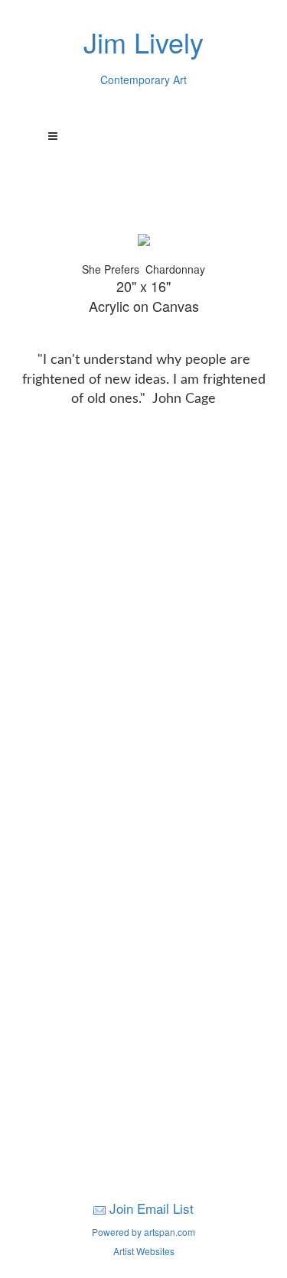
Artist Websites (143, 1250)
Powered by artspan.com (143, 1231)
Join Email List (151, 1208)
